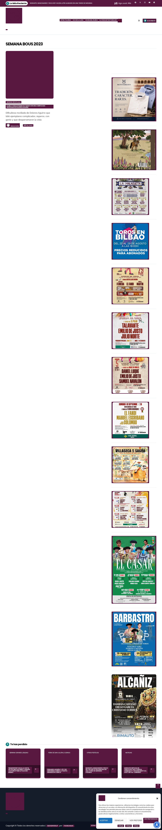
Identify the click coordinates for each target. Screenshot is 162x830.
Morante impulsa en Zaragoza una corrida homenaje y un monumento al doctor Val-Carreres (135, 770)
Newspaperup (52, 826)
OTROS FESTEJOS (93, 753)
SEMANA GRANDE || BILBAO (19, 753)
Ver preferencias (136, 820)
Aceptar (104, 820)
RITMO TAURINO (66, 20)
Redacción (15, 126)
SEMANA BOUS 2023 (13, 102)
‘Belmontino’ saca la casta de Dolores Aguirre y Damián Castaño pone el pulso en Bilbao (19, 770)
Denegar (119, 820)
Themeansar (68, 826)
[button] (157, 798)
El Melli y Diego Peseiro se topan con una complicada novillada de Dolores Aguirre (26, 106)
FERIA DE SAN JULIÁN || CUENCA (59, 753)
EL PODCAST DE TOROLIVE (108, 20)
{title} (120, 826)
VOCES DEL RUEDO (91, 20)
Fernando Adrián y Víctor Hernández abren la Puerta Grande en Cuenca (57, 770)
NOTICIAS (128, 753)
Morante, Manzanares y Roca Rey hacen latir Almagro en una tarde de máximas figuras (97, 770)
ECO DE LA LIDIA (78, 20)
